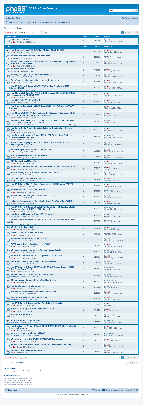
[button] (137, 32)
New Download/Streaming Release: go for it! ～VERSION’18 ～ (38, 256)
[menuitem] (19, 18)
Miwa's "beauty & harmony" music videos (29, 155)
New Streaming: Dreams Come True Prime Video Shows (35, 173)
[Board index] (17, 9)
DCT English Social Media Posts (25, 161)
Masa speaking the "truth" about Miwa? (28, 333)
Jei (14, 42)
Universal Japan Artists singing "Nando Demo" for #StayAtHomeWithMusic (43, 201)
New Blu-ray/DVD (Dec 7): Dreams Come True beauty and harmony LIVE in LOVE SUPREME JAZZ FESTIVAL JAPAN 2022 (43, 114)
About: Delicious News (20, 39)
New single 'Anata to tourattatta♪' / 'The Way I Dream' (33, 261)
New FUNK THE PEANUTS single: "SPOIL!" (29, 238)
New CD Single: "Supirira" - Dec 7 (25, 100)
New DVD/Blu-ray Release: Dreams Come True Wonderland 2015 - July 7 (42, 345)
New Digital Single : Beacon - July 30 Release (30, 56)
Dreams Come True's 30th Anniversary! (27, 233)
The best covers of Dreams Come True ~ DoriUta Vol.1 (34, 292)
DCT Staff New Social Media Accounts (27, 178)
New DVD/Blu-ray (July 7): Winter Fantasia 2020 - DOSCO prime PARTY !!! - (43, 184)
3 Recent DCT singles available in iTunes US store (32, 309)
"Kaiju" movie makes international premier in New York (35, 80)
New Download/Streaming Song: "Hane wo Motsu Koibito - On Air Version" (43, 167)
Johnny (15, 58)
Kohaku (109, 220)
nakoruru (16, 335)
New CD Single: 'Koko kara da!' (24, 69)
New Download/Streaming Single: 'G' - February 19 (33, 214)
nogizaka (16, 71)
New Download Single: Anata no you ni (28, 350)
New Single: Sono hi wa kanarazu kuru (27, 286)
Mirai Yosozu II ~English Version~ (25, 320)
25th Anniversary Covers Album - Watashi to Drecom (33, 280)
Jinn (107, 56)
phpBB (64, 394)
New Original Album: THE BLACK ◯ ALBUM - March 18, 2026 (37, 50)
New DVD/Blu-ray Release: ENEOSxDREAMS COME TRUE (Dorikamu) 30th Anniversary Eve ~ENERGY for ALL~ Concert (43, 208)
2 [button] (125, 32)
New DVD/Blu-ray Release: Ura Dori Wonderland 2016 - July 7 (37, 303)
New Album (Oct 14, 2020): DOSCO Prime (28, 190)
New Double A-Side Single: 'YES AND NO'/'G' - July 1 (34, 195)
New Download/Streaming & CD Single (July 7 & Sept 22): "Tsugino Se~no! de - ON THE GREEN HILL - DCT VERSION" (43, 121)
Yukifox (108, 214)
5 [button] (134, 32)
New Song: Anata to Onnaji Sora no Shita (29, 297)
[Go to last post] (110, 40)
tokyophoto (110, 280)
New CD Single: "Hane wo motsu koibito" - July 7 (32, 150)
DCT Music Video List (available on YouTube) (30, 244)
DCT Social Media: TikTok (22, 227)
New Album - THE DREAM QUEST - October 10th (32, 274)
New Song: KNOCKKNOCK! (22, 315)
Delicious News (13, 28)
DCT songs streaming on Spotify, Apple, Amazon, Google (36, 250)
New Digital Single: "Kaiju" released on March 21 (32, 74)
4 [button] (131, 32)
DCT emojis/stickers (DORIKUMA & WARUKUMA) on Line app (37, 339)
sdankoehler (110, 233)
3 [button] (128, 32)
